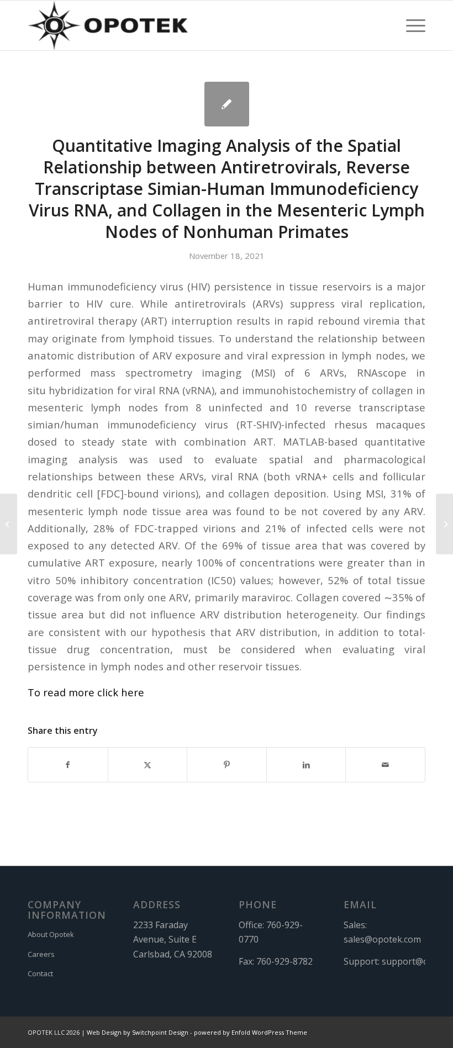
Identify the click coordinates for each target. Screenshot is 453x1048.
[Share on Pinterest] (226, 765)
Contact (40, 973)
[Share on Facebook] (68, 765)
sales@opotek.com (382, 939)
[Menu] (410, 25)
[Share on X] (147, 765)
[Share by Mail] (385, 765)
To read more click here (86, 692)
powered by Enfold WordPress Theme (250, 1032)
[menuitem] (410, 25)
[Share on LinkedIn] (306, 765)
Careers (41, 954)
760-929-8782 (284, 961)
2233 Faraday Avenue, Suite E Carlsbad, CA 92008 (172, 939)
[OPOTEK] (108, 25)
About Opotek (51, 934)
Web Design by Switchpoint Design (137, 1032)
